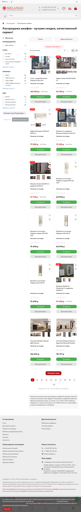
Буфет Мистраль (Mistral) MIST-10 (39, 132)
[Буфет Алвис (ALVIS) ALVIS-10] (66, 63)
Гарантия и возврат (9, 429)
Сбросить (7, 119)
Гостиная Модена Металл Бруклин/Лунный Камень (65, 342)
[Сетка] (73, 50)
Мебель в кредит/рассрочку (13, 431)
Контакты (6, 440)
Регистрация (46, 429)
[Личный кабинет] (76, 2)
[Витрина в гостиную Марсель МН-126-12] (40, 270)
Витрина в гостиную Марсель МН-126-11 (63, 232)
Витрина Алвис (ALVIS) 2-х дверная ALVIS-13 (39, 185)
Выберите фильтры (20, 119)
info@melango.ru (49, 454)
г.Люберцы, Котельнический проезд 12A (58, 462)
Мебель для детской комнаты (13, 451)
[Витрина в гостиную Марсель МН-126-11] (66, 221)
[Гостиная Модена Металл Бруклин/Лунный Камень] (66, 325)
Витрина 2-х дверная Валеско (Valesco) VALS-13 (65, 132)
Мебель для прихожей (10, 454)
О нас (4, 423)
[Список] (76, 50)
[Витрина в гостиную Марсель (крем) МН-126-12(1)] (40, 221)
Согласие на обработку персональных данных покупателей (32, 491)
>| (54, 385)
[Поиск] (76, 15)
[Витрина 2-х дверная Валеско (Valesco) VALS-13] (66, 115)
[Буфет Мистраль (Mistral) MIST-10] (40, 115)
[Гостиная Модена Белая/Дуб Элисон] (40, 325)
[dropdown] (11, 2)
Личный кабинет (47, 426)
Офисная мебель (8, 462)
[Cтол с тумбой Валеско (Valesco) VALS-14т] (40, 63)
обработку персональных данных (45, 501)
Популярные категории (13, 444)
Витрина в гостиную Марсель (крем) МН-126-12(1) (39, 233)
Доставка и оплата (9, 426)
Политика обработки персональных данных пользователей (23, 489)
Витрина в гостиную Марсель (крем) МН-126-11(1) (65, 181)
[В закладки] (49, 57)
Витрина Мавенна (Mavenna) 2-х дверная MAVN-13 (64, 288)
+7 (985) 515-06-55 (48, 10)
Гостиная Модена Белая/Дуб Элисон (39, 342)
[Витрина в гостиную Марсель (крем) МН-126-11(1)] (66, 168)
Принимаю (7, 509)
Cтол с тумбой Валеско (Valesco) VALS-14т (38, 79)
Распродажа (11, 23)
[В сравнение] (49, 61)
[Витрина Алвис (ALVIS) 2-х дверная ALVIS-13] (40, 168)
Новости (5, 434)
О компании (8, 419)
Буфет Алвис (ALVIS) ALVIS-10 (66, 79)
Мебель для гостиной (10, 448)
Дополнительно (49, 419)
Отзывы (5, 437)
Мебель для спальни (10, 457)
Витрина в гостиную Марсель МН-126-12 (37, 282)
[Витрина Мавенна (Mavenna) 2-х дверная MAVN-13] (66, 270)
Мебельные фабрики (49, 423)
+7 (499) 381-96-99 (48, 7)
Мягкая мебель (8, 459)
